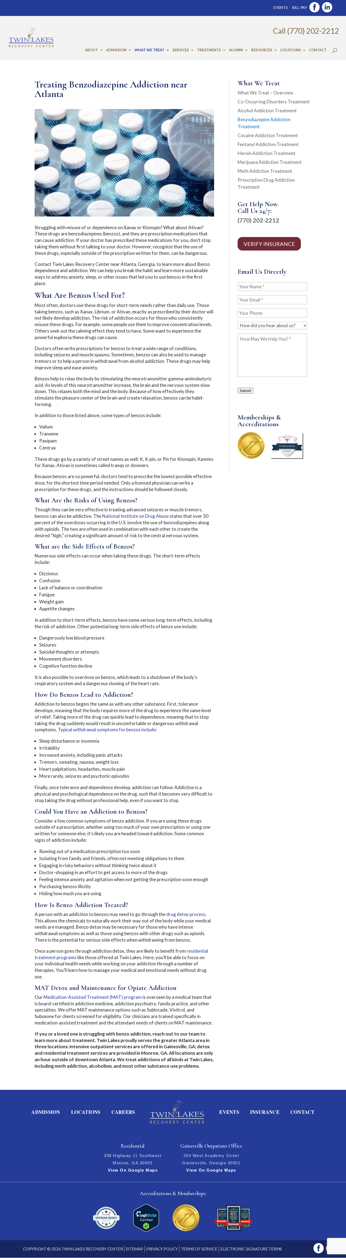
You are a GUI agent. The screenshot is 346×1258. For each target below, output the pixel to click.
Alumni (236, 50)
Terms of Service (199, 1248)
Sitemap (134, 1248)
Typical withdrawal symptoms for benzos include (107, 729)
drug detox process (185, 914)
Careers (123, 1111)
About (91, 50)
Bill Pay (299, 7)
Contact (318, 50)
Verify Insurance (269, 244)
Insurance (265, 1111)
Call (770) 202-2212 (306, 30)
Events (281, 7)
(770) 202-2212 (258, 220)
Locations (290, 50)
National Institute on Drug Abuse (135, 516)
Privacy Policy (162, 1248)
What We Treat (149, 50)
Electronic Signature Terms (251, 1248)
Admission (116, 50)
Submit (245, 390)
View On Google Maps (133, 1170)
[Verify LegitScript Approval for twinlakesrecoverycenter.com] (146, 1230)
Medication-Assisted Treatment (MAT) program (93, 997)
